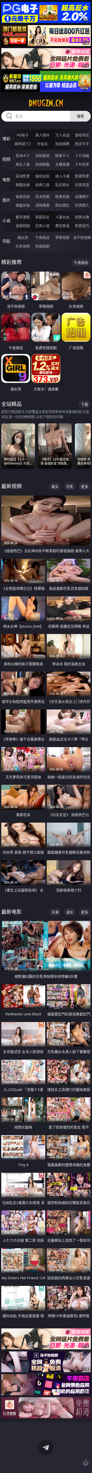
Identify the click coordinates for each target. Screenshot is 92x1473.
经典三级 (42, 184)
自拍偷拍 (42, 155)
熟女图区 (62, 205)
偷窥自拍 (23, 196)
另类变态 (82, 184)
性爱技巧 (82, 225)
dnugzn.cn (46, 103)
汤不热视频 (82, 237)
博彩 (6, 139)
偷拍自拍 (42, 176)
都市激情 (23, 216)
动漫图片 (82, 196)
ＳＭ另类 (82, 164)
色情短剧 (42, 246)
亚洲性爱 (23, 176)
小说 (6, 220)
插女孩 (22, 237)
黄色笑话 (62, 225)
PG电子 (23, 135)
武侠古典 (82, 216)
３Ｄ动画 (82, 155)
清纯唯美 (42, 205)
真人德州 (42, 135)
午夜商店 (42, 237)
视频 (6, 159)
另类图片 (82, 205)
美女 (55, 486)
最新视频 (11, 486)
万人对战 (62, 135)
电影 (6, 179)
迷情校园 (23, 225)
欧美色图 (62, 196)
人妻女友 (62, 216)
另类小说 (42, 225)
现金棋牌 (62, 143)
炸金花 (42, 143)
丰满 (55, 912)
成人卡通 (62, 176)
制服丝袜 (23, 184)
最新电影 (11, 911)
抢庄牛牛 (82, 143)
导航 (6, 241)
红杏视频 (23, 246)
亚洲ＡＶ (23, 155)
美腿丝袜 (23, 205)
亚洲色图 (42, 196)
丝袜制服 (42, 164)
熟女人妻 (23, 164)
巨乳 (69, 486)
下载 (84, 404)
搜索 (80, 116)
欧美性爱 (82, 176)
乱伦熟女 (62, 184)
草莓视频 (62, 237)
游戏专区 (82, 135)
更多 (84, 486)
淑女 (69, 912)
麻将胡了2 (23, 143)
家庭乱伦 (42, 216)
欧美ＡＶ (62, 155)
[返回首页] (85, 1463)
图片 (6, 200)
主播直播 (62, 164)
